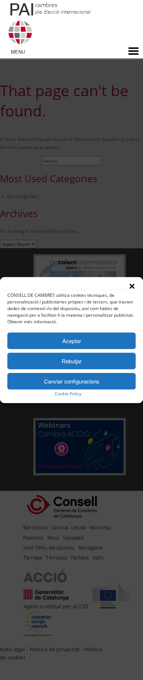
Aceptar (71, 341)
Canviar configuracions (71, 381)
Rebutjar (72, 361)
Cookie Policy (68, 394)
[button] (132, 286)
